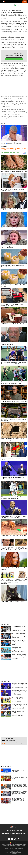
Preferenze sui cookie (12, 849)
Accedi (24, 1)
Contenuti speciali (6, 833)
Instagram (3, 139)
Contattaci (12, 833)
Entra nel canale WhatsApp (15, 59)
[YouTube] (12, 839)
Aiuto (18, 849)
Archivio (14, 835)
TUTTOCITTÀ (11, 845)
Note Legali (11, 848)
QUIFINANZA (23, 845)
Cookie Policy (20, 848)
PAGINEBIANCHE (6, 845)
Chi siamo (6, 848)
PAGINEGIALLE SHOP (18, 844)
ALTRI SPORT (5, 7)
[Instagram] (18, 839)
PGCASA (24, 844)
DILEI (15, 845)
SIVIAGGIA (18, 845)
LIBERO (3, 844)
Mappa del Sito (19, 833)
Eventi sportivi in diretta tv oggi (15, 743)
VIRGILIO (7, 844)
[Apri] (1, 1)
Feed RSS (24, 833)
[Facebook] (9, 839)
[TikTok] (15, 839)
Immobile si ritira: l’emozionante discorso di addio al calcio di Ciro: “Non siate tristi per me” (14, 149)
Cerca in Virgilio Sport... (13, 831)
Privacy (16, 848)
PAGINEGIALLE (11, 844)
